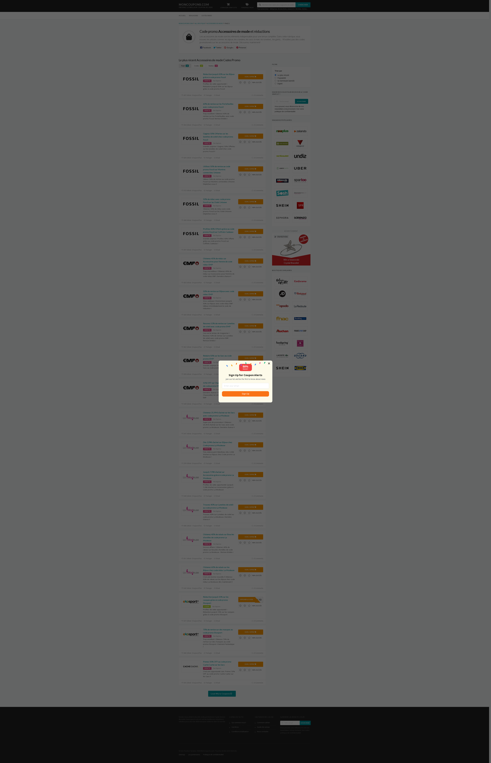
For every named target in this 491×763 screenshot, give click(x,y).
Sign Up (245, 394)
